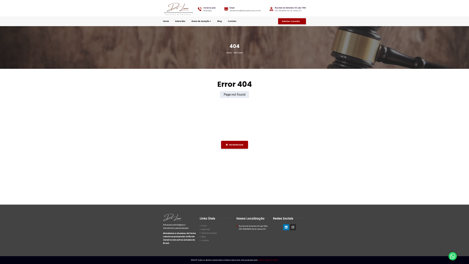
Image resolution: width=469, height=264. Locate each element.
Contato (205, 240)
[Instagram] (293, 227)
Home (229, 53)
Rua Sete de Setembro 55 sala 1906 (290, 8)
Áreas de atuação (209, 233)
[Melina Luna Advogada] (178, 9)
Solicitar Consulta (291, 21)
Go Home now (236, 144)
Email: (232, 8)
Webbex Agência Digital (268, 260)
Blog (203, 237)
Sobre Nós (206, 229)
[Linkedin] (286, 227)
